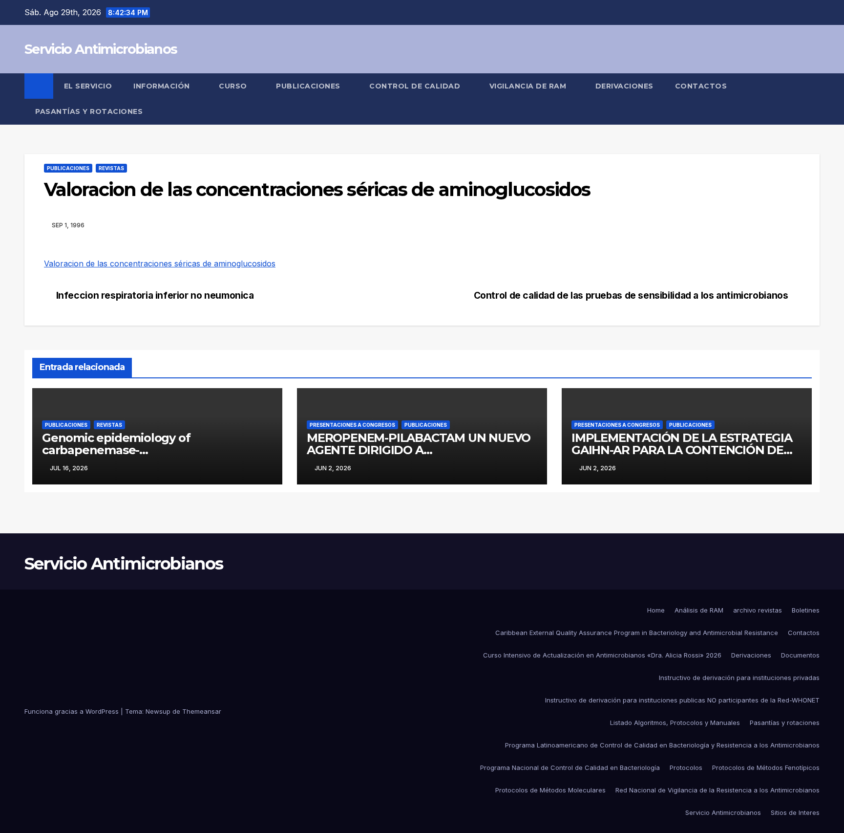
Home (656, 610)
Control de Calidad (416, 86)
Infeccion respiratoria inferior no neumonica (155, 295)
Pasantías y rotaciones (785, 722)
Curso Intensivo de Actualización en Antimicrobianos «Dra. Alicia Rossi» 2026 (602, 655)
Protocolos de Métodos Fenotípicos (766, 767)
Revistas (111, 168)
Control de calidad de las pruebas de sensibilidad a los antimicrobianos (631, 295)
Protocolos (686, 767)
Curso (234, 86)
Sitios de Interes (795, 812)
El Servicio (88, 86)
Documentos (800, 655)
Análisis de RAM (699, 610)
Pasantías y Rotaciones (89, 111)
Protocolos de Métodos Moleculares (550, 790)
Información (162, 86)
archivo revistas (757, 610)
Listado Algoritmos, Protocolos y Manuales (675, 722)
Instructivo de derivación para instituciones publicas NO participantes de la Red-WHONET (682, 700)
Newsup (158, 711)
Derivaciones (624, 86)
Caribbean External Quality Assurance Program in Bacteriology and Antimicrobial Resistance (636, 632)
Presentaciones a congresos (352, 425)
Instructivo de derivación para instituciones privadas (739, 677)
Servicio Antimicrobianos (100, 49)
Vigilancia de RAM (529, 86)
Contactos (701, 86)
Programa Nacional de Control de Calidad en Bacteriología (570, 767)
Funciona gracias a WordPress (72, 711)
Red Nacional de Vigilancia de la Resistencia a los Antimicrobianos (717, 790)
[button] (813, 99)
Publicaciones (309, 86)
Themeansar (201, 711)
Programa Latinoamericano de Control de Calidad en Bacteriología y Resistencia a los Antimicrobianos (662, 745)
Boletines (806, 610)
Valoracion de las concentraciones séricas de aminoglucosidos (159, 263)
